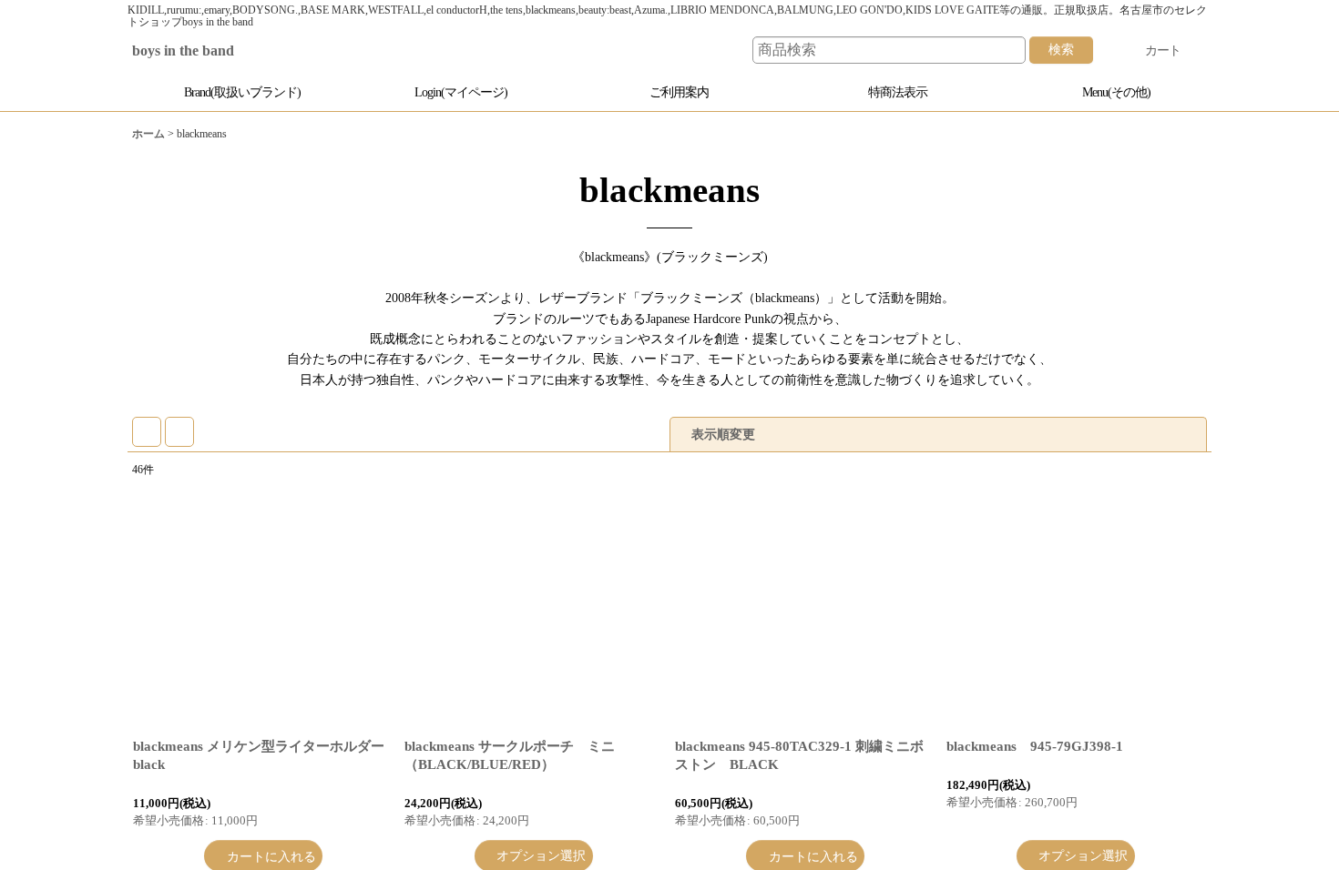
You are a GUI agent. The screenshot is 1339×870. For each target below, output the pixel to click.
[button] (1106, 92)
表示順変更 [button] (723, 434)
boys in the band (197, 51)
